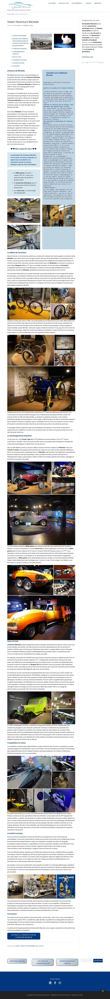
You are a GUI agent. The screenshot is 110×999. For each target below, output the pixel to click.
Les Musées (52, 3)
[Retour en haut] (103, 991)
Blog (13, 14)
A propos (88, 3)
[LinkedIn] (50, 983)
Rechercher (98, 960)
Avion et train (16, 57)
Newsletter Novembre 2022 (29, 946)
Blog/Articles (64, 3)
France (17, 946)
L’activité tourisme (18, 63)
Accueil (9, 14)
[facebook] (55, 983)
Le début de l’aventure (19, 49)
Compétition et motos (19, 60)
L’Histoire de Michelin (19, 36)
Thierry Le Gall (28, 25)
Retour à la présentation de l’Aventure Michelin (24, 936)
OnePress (53, 995)
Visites (41, 946)
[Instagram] (60, 983)
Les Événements (77, 3)
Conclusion (16, 66)
